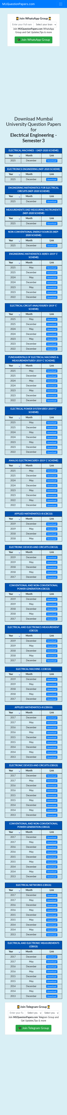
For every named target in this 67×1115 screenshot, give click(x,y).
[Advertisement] (33, 81)
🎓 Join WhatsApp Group (33, 39)
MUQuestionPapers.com (18, 4)
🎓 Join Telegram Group (33, 1028)
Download (51, 161)
